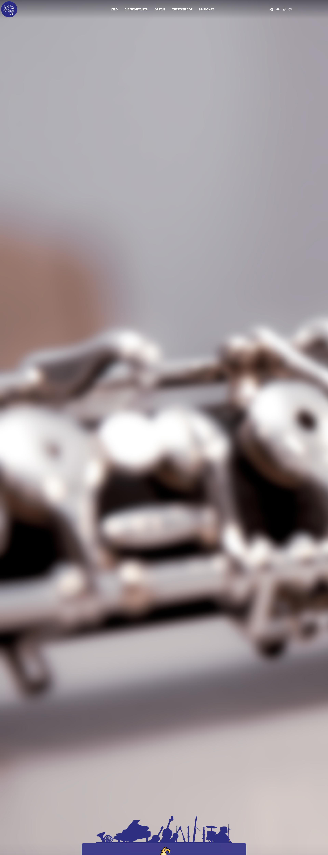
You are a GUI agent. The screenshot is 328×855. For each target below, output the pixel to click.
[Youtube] (277, 9)
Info (114, 9)
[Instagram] (284, 9)
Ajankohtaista (136, 9)
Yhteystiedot (182, 9)
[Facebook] (271, 9)
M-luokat (206, 9)
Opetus (160, 9)
